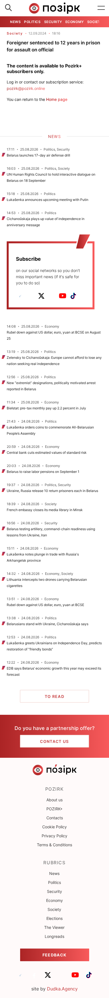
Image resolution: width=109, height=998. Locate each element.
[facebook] (31, 296)
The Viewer (54, 927)
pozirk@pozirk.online (26, 88)
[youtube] (62, 296)
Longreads (54, 936)
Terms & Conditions (54, 844)
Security (53, 22)
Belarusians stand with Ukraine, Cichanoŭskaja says (47, 624)
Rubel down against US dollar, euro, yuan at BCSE (45, 605)
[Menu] (101, 8)
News (15, 22)
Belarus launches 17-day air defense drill (38, 155)
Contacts (54, 817)
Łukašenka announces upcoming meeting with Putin (47, 200)
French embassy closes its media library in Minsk (45, 510)
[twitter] (41, 296)
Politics (32, 22)
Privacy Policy (54, 835)
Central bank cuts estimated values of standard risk (47, 452)
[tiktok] (73, 296)
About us (54, 799)
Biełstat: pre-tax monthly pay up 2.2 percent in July (46, 408)
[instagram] (52, 296)
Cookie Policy (54, 826)
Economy (74, 22)
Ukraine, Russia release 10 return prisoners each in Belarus (52, 491)
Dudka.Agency (62, 989)
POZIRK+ (54, 808)
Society (95, 22)
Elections (54, 918)
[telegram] (20, 296)
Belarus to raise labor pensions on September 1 (43, 471)
